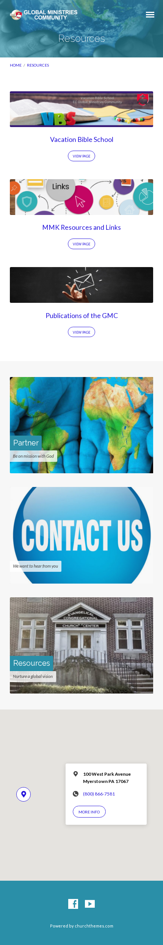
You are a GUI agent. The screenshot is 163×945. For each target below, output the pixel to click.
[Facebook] (73, 904)
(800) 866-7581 (99, 794)
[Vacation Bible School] (81, 122)
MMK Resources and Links (81, 227)
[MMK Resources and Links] (81, 210)
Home (16, 65)
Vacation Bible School (81, 139)
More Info (89, 812)
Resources (38, 65)
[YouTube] (90, 904)
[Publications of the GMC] (81, 298)
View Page (81, 156)
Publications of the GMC (81, 315)
